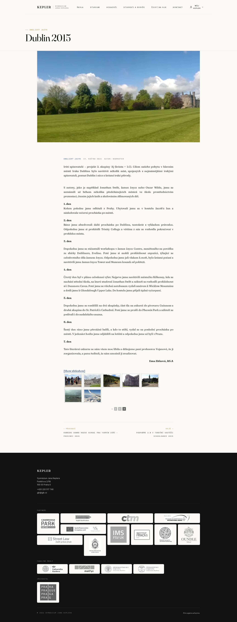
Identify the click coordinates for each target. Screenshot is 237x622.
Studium (95, 7)
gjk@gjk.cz (42, 492)
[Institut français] (142, 534)
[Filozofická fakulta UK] (52, 569)
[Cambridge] (83, 518)
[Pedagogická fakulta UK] (148, 569)
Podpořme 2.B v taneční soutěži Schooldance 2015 (154, 432)
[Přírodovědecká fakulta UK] (116, 569)
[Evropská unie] (83, 529)
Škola (80, 7)
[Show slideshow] (74, 371)
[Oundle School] (189, 534)
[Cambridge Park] (48, 523)
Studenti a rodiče (134, 7)
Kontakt (178, 7)
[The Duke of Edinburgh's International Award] (177, 518)
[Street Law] (60, 540)
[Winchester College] (95, 545)
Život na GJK (158, 7)
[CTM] (130, 518)
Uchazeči (111, 7)
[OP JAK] (165, 534)
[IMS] (118, 534)
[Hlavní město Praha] (48, 592)
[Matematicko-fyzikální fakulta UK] (84, 569)
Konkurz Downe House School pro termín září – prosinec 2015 (91, 432)
